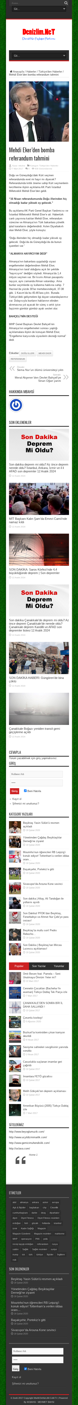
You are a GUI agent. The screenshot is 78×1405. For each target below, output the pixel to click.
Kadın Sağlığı (27, 1228)
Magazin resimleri (42, 1233)
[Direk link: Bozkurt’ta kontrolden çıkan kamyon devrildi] (15, 1041)
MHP (15, 1239)
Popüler (19, 966)
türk (31, 1254)
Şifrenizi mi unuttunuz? (25, 803)
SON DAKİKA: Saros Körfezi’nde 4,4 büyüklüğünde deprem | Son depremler (34, 571)
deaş (43, 1213)
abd (14, 1202)
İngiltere (61, 1254)
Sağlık (25, 1249)
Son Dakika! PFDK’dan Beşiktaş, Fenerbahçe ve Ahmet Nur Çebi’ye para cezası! (45, 917)
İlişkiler (50, 1254)
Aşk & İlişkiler (19, 1207)
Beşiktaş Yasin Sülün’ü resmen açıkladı (37, 1279)
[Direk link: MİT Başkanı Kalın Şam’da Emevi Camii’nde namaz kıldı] (39, 514)
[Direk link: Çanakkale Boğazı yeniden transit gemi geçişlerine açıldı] (39, 724)
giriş (38, 758)
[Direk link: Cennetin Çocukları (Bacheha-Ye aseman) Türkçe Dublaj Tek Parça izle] (15, 997)
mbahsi (21, 166)
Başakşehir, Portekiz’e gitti (38, 869)
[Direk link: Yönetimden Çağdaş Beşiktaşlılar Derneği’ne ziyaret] (15, 846)
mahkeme (59, 1233)
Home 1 (33, 1154)
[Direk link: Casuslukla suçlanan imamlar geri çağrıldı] (15, 1071)
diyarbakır (54, 1213)
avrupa (55, 1202)
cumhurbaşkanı (20, 1213)
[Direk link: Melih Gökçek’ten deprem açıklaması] (15, 1100)
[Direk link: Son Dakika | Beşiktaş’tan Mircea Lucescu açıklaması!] (15, 954)
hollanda (46, 1223)
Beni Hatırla (34, 791)
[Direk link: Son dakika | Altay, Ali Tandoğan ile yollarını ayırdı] (15, 908)
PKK (37, 1239)
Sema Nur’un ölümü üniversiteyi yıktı (40, 368)
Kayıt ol (16, 798)
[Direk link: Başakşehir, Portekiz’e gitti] (15, 878)
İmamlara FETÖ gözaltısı (37, 1076)
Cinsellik (54, 1207)
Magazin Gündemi (21, 1233)
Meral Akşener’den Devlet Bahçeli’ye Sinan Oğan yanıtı (38, 378)
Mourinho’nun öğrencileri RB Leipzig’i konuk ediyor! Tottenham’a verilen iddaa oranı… (46, 856)
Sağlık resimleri (39, 1249)
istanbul (57, 1223)
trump (15, 1254)
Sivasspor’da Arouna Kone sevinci (43, 883)
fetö (26, 1223)
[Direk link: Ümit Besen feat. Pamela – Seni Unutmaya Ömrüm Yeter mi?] (15, 983)
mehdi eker (45, 353)
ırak (14, 1260)
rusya (55, 1244)
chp (44, 1207)
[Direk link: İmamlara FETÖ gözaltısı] (15, 1085)
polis (45, 1239)
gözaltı (35, 1223)
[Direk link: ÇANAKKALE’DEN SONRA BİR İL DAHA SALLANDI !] (15, 1012)
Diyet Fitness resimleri (48, 1218)
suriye (54, 1249)
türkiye (39, 1254)
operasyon (26, 1239)
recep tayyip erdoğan (23, 1244)
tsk (23, 1254)
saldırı (16, 1249)
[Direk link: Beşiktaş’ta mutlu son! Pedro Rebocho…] (15, 939)
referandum (18, 359)
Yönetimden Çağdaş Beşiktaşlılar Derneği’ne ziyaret (32, 1290)
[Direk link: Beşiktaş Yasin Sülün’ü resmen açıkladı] (15, 832)
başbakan (34, 1207)
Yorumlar (59, 966)
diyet (15, 1218)
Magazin (42, 1228)
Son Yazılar (39, 966)
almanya (24, 1202)
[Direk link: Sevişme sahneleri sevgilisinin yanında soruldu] (15, 1056)
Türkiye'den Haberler (50, 71)
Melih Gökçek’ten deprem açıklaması (44, 1091)
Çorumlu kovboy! (33, 1017)
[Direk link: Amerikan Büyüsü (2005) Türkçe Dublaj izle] (15, 1115)
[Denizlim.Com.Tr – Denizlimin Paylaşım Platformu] (39, 38)
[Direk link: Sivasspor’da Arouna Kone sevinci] (15, 893)
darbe (34, 1213)
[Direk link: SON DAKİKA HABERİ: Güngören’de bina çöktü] (39, 673)
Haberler (31, 71)
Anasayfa (18, 71)
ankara (35, 1202)
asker (45, 1202)
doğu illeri (27, 353)
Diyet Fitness (27, 1218)
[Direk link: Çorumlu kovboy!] (15, 1027)
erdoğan (17, 1223)
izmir (15, 1228)
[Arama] (66, 3)
